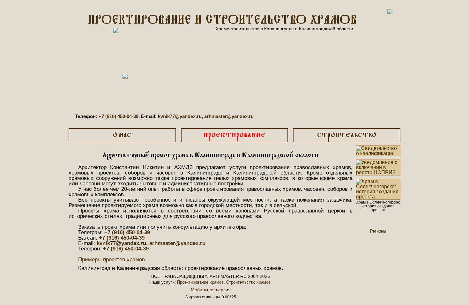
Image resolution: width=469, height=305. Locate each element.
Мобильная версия (211, 289)
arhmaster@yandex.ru (229, 116)
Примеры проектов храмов (111, 260)
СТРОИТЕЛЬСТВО (346, 135)
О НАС (122, 135)
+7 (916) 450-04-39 (118, 116)
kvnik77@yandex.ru (180, 116)
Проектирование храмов (200, 282)
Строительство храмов (248, 282)
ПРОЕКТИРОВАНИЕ (234, 135)
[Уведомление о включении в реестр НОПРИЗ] (378, 167)
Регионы (378, 231)
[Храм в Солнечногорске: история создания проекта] (378, 189)
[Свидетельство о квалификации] (378, 151)
